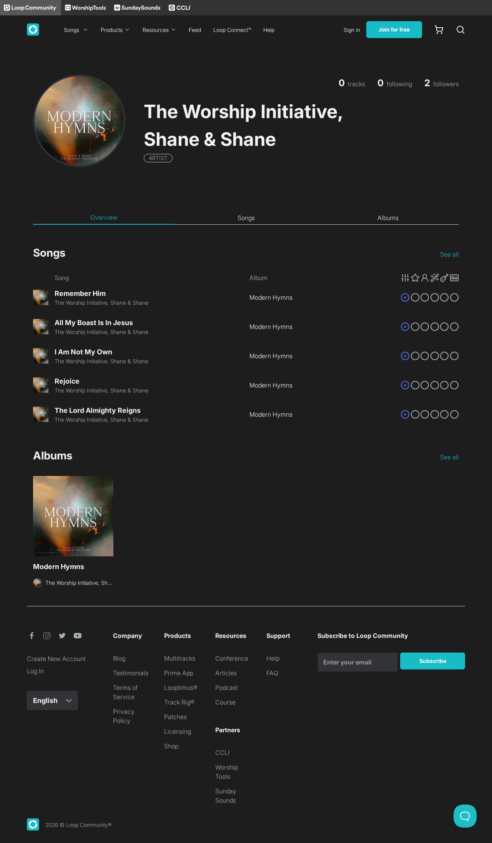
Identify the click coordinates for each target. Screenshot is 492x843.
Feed (195, 30)
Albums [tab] (388, 218)
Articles (226, 673)
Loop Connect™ (232, 30)
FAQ (272, 673)
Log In (35, 671)
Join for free (394, 29)
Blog (119, 658)
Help (268, 30)
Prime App (178, 673)
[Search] (460, 29)
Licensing (177, 731)
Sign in (352, 30)
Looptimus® (181, 687)
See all (449, 254)
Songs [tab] (246, 218)
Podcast (226, 687)
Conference (231, 658)
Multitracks (179, 658)
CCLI (222, 752)
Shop (171, 746)
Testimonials (130, 673)
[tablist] (246, 218)
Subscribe (432, 661)
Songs (71, 30)
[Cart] (439, 29)
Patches (175, 717)
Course (225, 702)
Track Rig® (179, 702)
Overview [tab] (104, 217)
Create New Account (56, 659)
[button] (430, 277)
